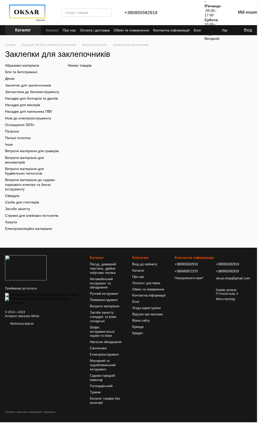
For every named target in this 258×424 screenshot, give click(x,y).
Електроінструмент (104, 354)
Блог (197, 30)
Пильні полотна (18, 138)
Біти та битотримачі (21, 72)
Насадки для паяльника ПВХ (28, 111)
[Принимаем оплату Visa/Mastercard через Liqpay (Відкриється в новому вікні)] (42, 295)
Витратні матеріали (104, 306)
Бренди (138, 327)
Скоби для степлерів (22, 202)
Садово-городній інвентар (102, 378)
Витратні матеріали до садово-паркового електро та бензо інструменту (30, 184)
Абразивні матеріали (22, 65)
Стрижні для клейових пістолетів (31, 215)
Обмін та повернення (131, 30)
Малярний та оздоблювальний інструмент (102, 365)
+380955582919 (140, 12)
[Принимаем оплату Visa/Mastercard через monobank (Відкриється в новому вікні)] (43, 301)
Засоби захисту (17, 209)
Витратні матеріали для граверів (31, 151)
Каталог (52, 30)
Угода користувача (146, 308)
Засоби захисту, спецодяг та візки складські (103, 317)
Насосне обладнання (105, 342)
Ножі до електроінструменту (28, 118)
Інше (9, 144)
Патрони (12, 131)
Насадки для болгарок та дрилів (31, 98)
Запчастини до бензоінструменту (32, 92)
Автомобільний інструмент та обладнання (101, 283)
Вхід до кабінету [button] (144, 264)
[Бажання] (189, 13)
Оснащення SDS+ (20, 124)
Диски (10, 78)
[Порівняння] (176, 13)
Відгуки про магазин (147, 314)
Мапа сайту (141, 320)
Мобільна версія (22, 323)
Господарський (101, 386)
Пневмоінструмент (104, 300)
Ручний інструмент (104, 293)
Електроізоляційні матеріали (28, 229)
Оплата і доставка (95, 30)
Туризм (95, 392)
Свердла (12, 196)
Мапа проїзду (225, 299)
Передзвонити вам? (189, 278)
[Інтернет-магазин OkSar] (26, 267)
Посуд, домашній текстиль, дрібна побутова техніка (103, 268)
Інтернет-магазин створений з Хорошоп (30, 411)
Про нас (69, 30)
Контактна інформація (171, 30)
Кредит (137, 333)
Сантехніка (98, 348)
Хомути (11, 222)
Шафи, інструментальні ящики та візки (102, 331)
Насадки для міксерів (22, 105)
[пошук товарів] (107, 13)
